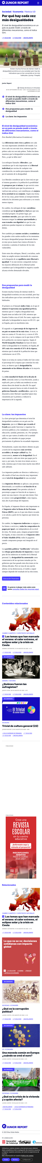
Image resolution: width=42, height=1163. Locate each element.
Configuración (26, 1159)
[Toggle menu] (38, 3)
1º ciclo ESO (7, 38)
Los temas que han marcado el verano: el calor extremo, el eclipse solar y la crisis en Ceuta (20, 641)
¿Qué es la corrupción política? (15, 1010)
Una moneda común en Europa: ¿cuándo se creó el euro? (21, 1054)
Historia (12, 681)
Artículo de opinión (12, 973)
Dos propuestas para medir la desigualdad (19, 110)
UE (3, 1049)
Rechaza (15, 1159)
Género (5, 681)
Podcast (29, 971)
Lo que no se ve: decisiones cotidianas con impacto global (20, 944)
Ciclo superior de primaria (12, 733)
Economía (18, 11)
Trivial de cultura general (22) (20, 725)
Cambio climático (9, 633)
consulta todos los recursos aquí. (25, 589)
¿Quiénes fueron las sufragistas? (14, 685)
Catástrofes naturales (25, 633)
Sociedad (6, 11)
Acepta (6, 1159)
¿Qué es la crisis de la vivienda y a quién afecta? (20, 1098)
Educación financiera (11, 578)
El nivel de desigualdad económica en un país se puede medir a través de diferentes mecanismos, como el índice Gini (23, 100)
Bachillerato (28, 38)
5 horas (20, 971)
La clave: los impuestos (16, 117)
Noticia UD (30, 11)
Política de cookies (27, 1156)
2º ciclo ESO (17, 38)
